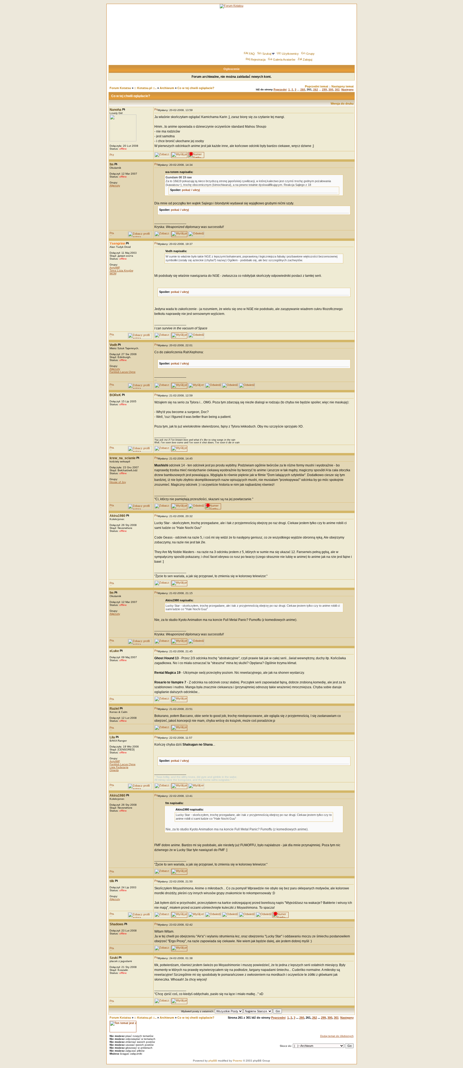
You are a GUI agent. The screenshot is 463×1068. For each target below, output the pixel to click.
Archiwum (167, 88)
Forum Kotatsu (120, 88)
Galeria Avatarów (284, 59)
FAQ (252, 53)
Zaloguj (307, 59)
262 (315, 89)
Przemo (237, 1060)
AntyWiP (115, 267)
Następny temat (342, 86)
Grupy (310, 53)
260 (302, 89)
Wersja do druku (342, 103)
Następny (347, 89)
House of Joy (118, 482)
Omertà (114, 770)
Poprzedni (280, 89)
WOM (113, 273)
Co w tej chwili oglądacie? (195, 88)
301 (337, 89)
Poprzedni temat (316, 86)
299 (324, 89)
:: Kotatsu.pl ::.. (145, 88)
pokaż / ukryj (191, 189)
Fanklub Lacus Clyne (123, 371)
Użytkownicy (290, 53)
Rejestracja (258, 59)
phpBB (212, 1060)
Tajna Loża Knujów (121, 270)
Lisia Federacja (119, 767)
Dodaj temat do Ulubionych (337, 1035)
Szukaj (266, 53)
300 (330, 89)
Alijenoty (115, 185)
